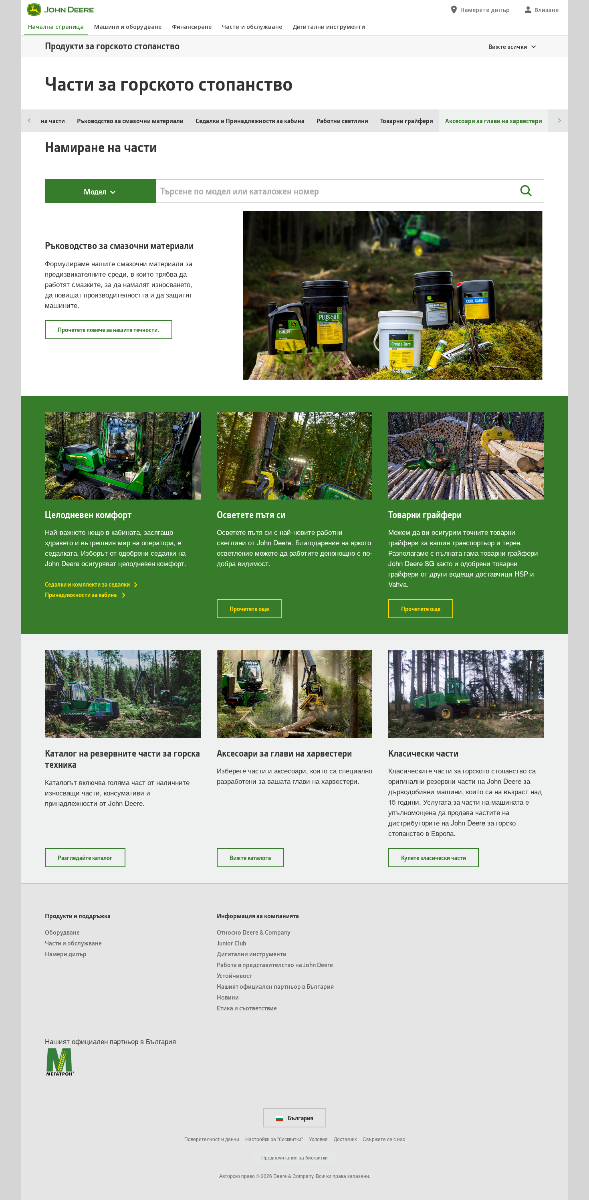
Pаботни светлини (342, 120)
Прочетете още (256, 611)
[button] (526, 191)
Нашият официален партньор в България (275, 986)
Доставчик (345, 1138)
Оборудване (62, 932)
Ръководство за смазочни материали (130, 120)
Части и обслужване (252, 26)
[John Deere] (65, 9)
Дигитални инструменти (328, 26)
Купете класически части (440, 860)
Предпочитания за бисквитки (294, 1157)
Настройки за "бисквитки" (274, 1138)
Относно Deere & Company (253, 932)
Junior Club (231, 943)
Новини (228, 997)
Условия (318, 1138)
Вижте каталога (257, 860)
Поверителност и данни (211, 1138)
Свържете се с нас (384, 1138)
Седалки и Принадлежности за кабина (250, 120)
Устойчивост (234, 975)
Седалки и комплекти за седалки (87, 584)
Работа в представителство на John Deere (275, 964)
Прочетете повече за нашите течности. (115, 332)
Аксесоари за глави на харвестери (284, 753)
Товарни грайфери (406, 120)
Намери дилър (66, 953)
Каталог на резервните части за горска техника (122, 759)
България (299, 1118)
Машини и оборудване (127, 26)
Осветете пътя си (251, 514)
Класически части (423, 753)
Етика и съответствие (247, 1008)
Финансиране (192, 26)
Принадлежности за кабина (81, 595)
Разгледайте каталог (91, 860)
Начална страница (56, 26)
